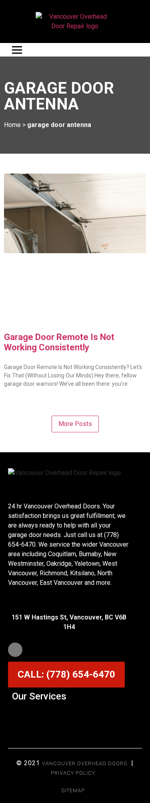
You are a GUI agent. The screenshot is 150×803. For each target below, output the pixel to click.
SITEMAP (73, 790)
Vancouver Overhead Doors (84, 763)
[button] (75, 715)
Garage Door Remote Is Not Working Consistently (59, 342)
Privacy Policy (73, 773)
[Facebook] (15, 650)
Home (12, 125)
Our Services (39, 696)
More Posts (75, 424)
